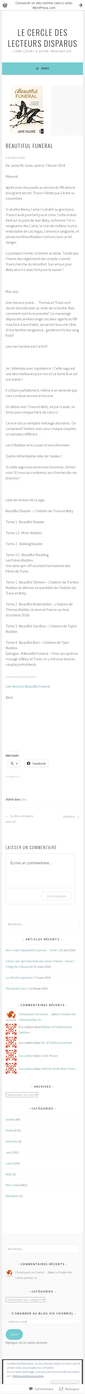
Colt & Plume (49, 1056)
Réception (12, 1196)
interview (11, 1141)
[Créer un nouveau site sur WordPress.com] (42, 5)
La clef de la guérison (19, 977)
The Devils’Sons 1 (17, 988)
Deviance (69, 816)
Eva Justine (26, 1056)
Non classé (13, 1185)
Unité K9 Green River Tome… (59, 1069)
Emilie (9, 1130)
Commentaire (56, 896)
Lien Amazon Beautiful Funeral (28, 686)
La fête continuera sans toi (19, 819)
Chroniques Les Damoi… (35, 1014)
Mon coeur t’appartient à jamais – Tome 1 (32, 950)
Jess (24, 799)
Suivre (14, 1334)
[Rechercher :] (42, 924)
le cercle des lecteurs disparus (42, 37)
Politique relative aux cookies (28, 1376)
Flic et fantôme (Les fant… (58, 1043)
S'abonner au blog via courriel (43, 1313)
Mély (9, 1174)
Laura (9, 1163)
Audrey (10, 1119)
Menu (45, 68)
